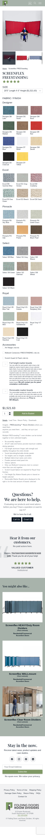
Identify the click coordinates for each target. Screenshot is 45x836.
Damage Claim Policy (13, 793)
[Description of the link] (22, 607)
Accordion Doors (22, 635)
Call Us (16, 519)
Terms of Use (22, 790)
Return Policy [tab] (22, 420)
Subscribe (22, 772)
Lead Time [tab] (12, 420)
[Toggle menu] (40, 3)
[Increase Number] (10, 412)
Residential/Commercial (22, 633)
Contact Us (22, 796)
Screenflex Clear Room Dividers (22, 719)
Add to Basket (28, 413)
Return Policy (29, 793)
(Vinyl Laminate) (22, 630)
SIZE (5, 87)
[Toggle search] (35, 3)
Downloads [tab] (32, 420)
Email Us (28, 519)
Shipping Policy (35, 790)
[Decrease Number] (10, 414)
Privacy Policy (9, 790)
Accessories (9, 344)
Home (4, 69)
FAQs (38, 793)
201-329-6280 (22, 815)
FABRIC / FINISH (11, 98)
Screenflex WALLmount (22, 674)
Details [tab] (5, 420)
